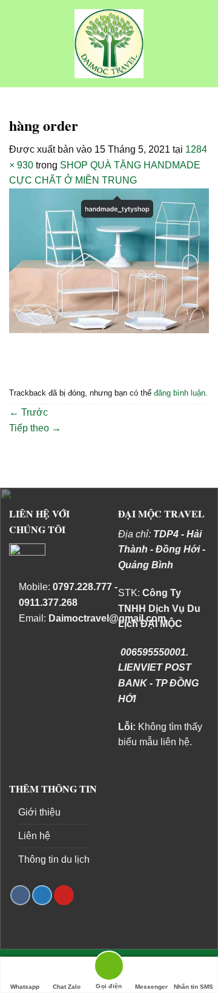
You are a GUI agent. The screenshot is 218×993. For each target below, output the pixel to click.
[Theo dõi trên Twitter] (42, 895)
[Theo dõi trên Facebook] (20, 895)
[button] (16, 43)
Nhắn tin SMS (193, 986)
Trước (28, 412)
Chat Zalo (67, 986)
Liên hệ (34, 836)
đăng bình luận (179, 392)
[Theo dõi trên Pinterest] (64, 895)
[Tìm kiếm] (203, 43)
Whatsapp (24, 986)
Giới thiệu (39, 812)
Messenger (151, 986)
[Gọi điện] (109, 967)
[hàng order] (109, 260)
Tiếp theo (35, 428)
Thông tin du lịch (54, 859)
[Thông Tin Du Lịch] (109, 43)
